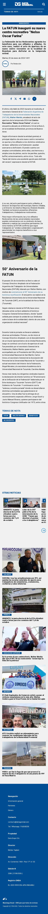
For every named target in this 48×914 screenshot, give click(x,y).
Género (10, 810)
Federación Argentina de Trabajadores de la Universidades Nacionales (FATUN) (22, 115)
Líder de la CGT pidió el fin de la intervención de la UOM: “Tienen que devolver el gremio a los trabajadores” (30, 515)
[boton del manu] (4, 4)
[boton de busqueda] (43, 4)
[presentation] (43, 530)
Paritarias (11, 806)
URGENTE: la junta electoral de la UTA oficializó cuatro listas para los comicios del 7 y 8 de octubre (11, 515)
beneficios (33, 415)
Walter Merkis (16, 117)
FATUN (35, 12)
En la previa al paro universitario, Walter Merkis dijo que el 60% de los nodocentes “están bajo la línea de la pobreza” (22, 659)
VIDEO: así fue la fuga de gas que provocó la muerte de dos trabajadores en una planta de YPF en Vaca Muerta (23, 774)
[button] (11, 99)
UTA (43, 12)
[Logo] (24, 4)
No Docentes (9, 420)
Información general (15, 801)
